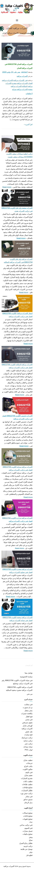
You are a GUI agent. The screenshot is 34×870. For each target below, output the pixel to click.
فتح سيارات (28, 735)
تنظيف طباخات (27, 784)
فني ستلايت (28, 704)
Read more (6, 187)
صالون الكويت (27, 769)
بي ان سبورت (27, 707)
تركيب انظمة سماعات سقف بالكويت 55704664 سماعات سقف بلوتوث (19, 155)
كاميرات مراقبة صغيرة (20, 83)
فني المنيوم (28, 828)
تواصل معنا (28, 673)
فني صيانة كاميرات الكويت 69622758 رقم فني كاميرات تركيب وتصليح (17, 681)
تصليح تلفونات (27, 819)
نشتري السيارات (26, 778)
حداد (30, 822)
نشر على (11, 72)
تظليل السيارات (26, 790)
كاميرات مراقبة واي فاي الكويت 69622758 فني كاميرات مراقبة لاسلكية (18, 260)
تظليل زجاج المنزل (25, 843)
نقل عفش (28, 732)
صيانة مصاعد (27, 747)
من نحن (29, 694)
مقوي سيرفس (27, 723)
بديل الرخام (28, 803)
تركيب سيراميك (26, 738)
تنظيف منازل (27, 760)
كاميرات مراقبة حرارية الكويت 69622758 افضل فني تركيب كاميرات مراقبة (17, 519)
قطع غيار (29, 855)
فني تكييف (28, 772)
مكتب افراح (28, 766)
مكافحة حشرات (26, 713)
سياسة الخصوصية (26, 677)
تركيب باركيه (28, 741)
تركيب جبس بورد (26, 793)
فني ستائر (29, 796)
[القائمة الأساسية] (17, 20)
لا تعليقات (29, 93)
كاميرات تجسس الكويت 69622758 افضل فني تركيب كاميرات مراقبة (17, 417)
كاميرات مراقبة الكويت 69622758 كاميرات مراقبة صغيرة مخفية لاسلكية (19, 688)
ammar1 (24, 72)
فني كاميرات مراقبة (20, 80)
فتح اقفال (29, 717)
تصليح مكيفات (27, 834)
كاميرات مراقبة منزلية (20, 89)
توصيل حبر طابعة (26, 849)
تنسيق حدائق (27, 799)
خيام (30, 852)
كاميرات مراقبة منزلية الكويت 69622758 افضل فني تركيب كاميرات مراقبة (17, 468)
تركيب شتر (28, 744)
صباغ (30, 840)
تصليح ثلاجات (27, 816)
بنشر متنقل (28, 710)
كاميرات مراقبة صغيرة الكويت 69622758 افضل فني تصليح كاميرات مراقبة (17, 570)
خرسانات (29, 763)
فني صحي (28, 720)
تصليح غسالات (27, 813)
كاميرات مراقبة (22, 76)
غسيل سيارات (27, 831)
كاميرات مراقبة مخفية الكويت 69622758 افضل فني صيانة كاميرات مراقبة (17, 618)
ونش (30, 837)
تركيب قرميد (28, 846)
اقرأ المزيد (28, 124)
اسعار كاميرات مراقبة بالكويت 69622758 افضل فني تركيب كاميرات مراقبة (17, 314)
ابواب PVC (28, 750)
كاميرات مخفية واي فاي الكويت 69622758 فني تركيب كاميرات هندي (17, 209)
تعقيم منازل (28, 775)
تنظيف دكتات (27, 781)
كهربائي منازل (27, 726)
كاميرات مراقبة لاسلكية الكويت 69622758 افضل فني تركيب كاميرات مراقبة (17, 366)
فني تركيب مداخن (26, 825)
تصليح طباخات (27, 787)
